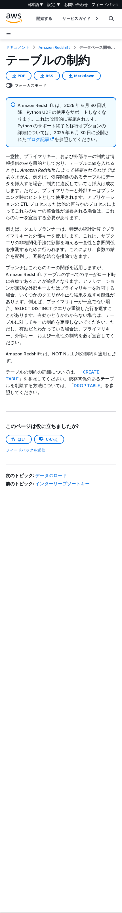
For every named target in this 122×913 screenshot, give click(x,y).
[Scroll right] (96, 18)
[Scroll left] (32, 18)
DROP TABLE (87, 385)
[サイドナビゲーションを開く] (8, 33)
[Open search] (111, 18)
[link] (97, 47)
